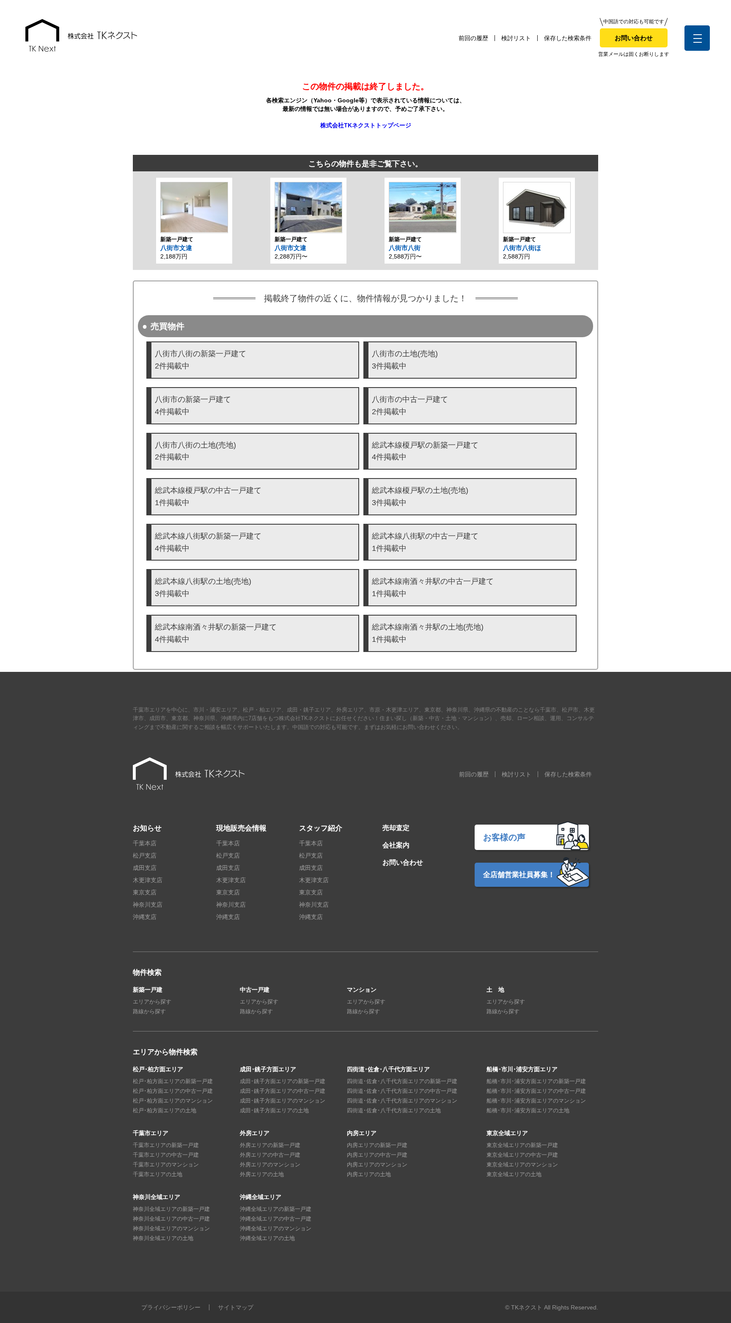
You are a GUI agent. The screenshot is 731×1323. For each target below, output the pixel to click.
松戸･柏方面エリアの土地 (164, 1110)
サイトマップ (235, 1307)
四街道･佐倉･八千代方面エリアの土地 (394, 1110)
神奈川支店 (147, 904)
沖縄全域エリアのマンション (275, 1228)
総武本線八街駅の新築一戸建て (208, 542)
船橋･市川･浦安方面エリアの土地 (527, 1110)
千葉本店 (145, 843)
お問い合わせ (634, 37)
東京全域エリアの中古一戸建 (522, 1155)
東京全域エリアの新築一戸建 (522, 1145)
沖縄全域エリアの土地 (267, 1238)
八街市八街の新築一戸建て (200, 359)
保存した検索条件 (567, 38)
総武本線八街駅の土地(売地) (203, 587)
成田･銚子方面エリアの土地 (274, 1110)
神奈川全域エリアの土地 (163, 1238)
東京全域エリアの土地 (513, 1174)
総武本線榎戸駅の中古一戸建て (208, 496)
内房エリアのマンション (377, 1164)
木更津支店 (147, 880)
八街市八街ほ (522, 247)
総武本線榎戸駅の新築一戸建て (425, 451)
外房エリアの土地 (262, 1174)
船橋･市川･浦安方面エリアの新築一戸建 (536, 1081)
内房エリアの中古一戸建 (377, 1155)
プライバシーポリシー (171, 1307)
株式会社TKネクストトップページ (365, 125)
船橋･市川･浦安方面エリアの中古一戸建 (536, 1091)
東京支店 (145, 892)
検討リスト (516, 38)
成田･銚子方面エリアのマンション (282, 1100)
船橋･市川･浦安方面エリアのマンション (536, 1100)
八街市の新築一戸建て (193, 405)
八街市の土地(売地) (405, 359)
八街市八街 (404, 247)
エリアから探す (152, 1001)
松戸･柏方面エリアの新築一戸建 (173, 1081)
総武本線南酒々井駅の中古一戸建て (433, 587)
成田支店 (145, 867)
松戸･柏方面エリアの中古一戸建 (173, 1091)
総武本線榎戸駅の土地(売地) (420, 496)
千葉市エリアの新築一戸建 (166, 1145)
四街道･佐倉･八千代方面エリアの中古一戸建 (402, 1091)
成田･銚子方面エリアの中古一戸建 (282, 1091)
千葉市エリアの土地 (157, 1174)
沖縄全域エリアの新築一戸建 (275, 1209)
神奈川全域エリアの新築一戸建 (171, 1209)
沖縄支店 (145, 916)
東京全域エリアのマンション (522, 1164)
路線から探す (149, 1011)
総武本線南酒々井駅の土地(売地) (428, 633)
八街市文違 (176, 247)
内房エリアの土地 (369, 1174)
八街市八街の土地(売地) (195, 451)
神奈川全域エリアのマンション (171, 1228)
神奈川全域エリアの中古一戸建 (171, 1219)
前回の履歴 (473, 38)
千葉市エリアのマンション (166, 1164)
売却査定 (395, 827)
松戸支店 (145, 855)
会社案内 (395, 845)
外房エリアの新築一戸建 (270, 1145)
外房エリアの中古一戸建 (270, 1155)
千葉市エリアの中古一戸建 (166, 1155)
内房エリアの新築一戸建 (377, 1145)
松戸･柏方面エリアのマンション (173, 1100)
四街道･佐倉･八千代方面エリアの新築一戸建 (402, 1081)
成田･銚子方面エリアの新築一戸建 (282, 1081)
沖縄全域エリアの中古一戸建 (275, 1219)
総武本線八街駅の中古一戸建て (425, 542)
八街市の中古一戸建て (410, 405)
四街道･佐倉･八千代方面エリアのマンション (402, 1100)
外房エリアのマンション (270, 1164)
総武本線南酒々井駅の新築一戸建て (216, 633)
